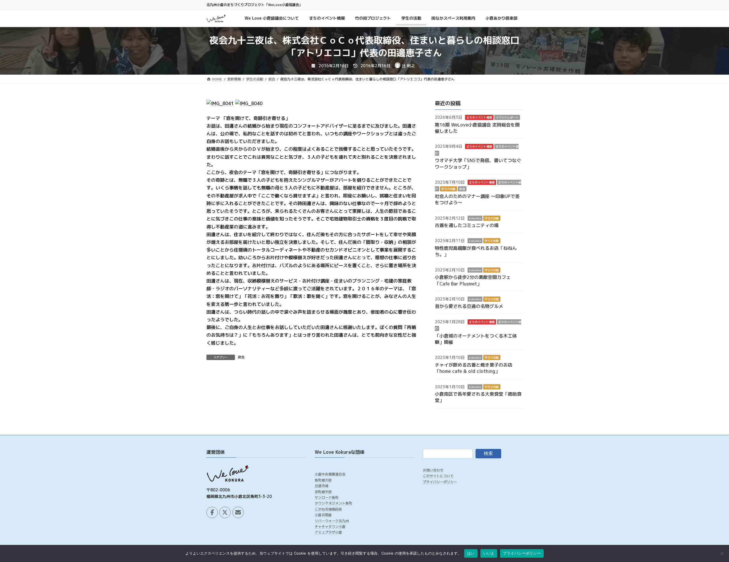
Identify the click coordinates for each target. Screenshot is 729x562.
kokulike (475, 218)
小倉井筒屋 (323, 515)
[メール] (238, 512)
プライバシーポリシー (440, 481)
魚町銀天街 (323, 480)
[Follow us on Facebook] (212, 512)
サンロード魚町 (327, 497)
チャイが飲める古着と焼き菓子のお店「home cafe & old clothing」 (473, 368)
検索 (488, 453)
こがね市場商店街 (328, 509)
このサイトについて (438, 476)
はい (471, 553)
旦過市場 (321, 485)
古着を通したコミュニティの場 (467, 225)
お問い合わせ (433, 470)
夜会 (241, 357)
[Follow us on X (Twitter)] (225, 512)
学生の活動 (448, 189)
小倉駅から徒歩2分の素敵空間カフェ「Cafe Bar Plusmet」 (473, 280)
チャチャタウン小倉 (330, 526)
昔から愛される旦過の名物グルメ (469, 306)
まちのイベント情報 (479, 118)
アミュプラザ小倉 (328, 532)
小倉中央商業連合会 (330, 474)
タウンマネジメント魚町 (333, 503)
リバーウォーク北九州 (332, 520)
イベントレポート (507, 118)
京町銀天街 (323, 491)
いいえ (489, 553)
